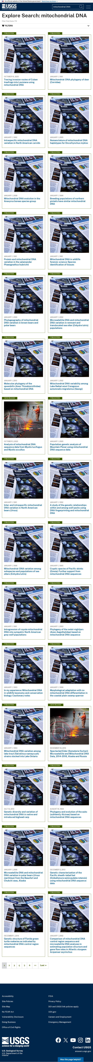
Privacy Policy (54, 1001)
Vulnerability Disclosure (12, 1017)
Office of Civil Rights (11, 1027)
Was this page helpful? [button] (70, 1059)
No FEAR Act (8, 1012)
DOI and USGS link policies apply (63, 1007)
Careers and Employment (59, 1017)
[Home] (9, 9)
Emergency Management (59, 1022)
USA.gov (52, 1012)
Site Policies (7, 1001)
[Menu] (88, 7)
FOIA (50, 996)
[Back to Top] (84, 1053)
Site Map (6, 1007)
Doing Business (9, 1022)
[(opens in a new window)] (58, 1040)
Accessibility (8, 996)
